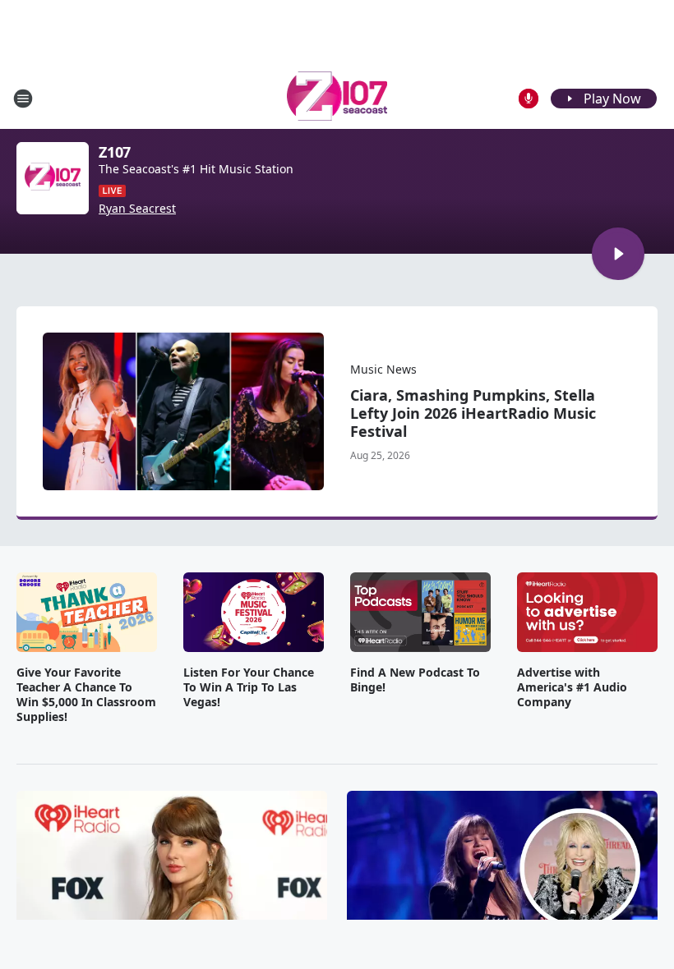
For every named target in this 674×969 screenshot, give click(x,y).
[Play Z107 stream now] (53, 178)
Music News (383, 369)
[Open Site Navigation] (23, 98)
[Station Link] (337, 98)
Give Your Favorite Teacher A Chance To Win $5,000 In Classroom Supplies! (86, 694)
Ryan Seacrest (137, 208)
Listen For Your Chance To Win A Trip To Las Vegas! (248, 687)
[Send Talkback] (528, 98)
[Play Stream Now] (618, 253)
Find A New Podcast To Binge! (415, 680)
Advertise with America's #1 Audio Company (572, 687)
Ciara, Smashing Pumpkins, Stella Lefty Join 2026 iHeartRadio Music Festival (473, 413)
